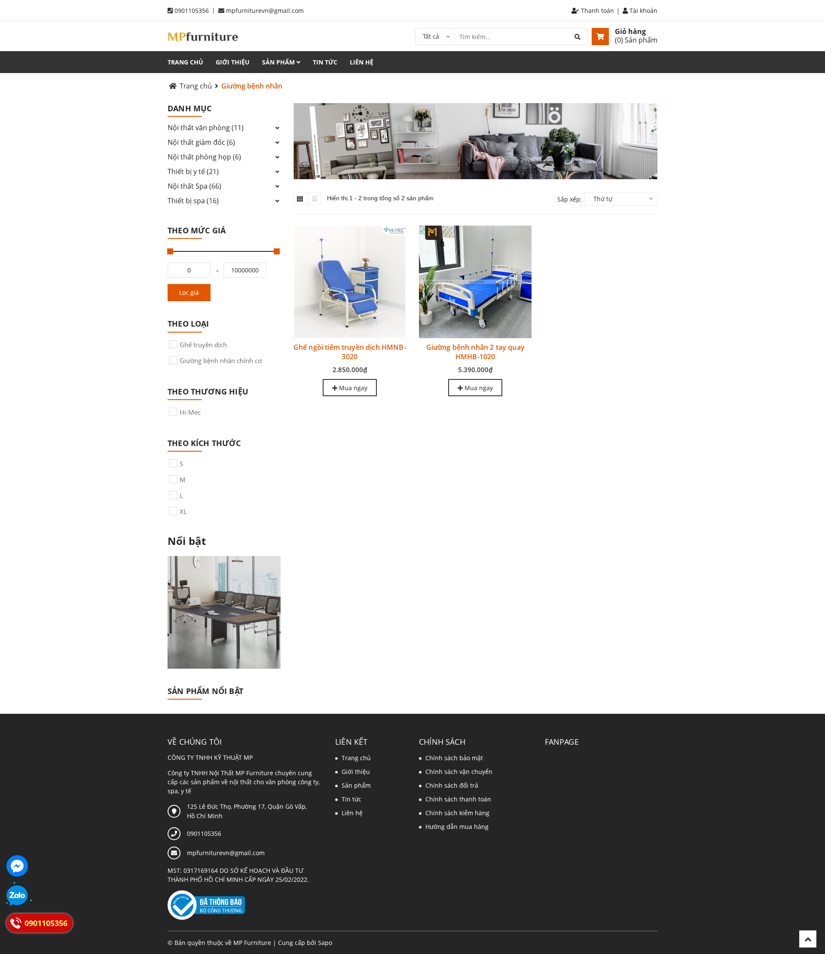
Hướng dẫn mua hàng (457, 827)
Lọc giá (189, 292)
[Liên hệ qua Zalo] (17, 896)
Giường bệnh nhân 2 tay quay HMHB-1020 (475, 351)
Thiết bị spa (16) (193, 200)
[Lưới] (299, 198)
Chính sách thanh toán (458, 799)
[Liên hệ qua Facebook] (17, 866)
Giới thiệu (233, 62)
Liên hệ (361, 62)
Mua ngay (352, 388)
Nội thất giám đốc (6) (201, 142)
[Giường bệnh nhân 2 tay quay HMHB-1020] (475, 282)
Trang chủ (185, 62)
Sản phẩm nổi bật (205, 691)
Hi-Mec (190, 412)
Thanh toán (596, 10)
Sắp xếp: (569, 199)
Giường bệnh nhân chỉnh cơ (221, 360)
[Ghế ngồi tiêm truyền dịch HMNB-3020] (349, 282)
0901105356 (191, 10)
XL (183, 511)
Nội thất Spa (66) (194, 186)
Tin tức (325, 62)
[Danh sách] (314, 198)
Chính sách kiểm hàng (457, 813)
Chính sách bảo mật (454, 758)
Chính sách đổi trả (451, 785)
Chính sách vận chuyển (458, 771)
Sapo (325, 943)
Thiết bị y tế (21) (193, 171)
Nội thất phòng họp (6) (204, 157)
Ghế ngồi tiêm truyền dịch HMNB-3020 (349, 351)
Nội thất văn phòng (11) (206, 127)
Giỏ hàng (630, 31)
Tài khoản (642, 10)
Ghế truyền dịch (203, 344)
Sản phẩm (279, 62)
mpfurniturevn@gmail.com (265, 10)
